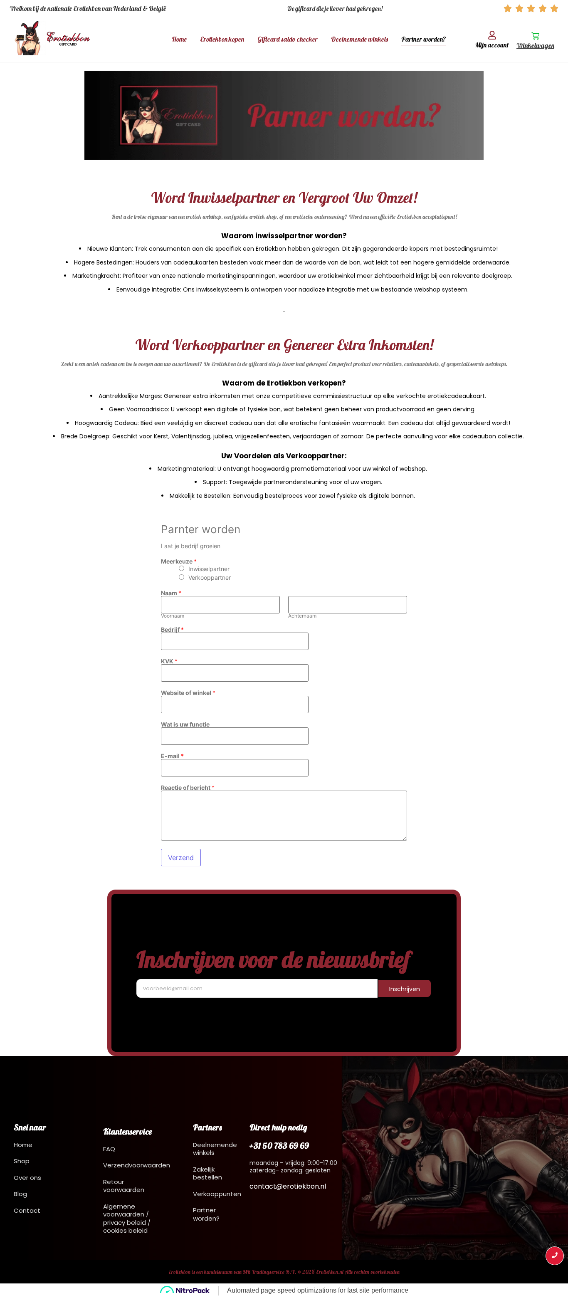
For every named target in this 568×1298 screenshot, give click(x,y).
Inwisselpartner (209, 568)
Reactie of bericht (188, 788)
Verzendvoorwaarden (136, 1165)
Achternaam (302, 615)
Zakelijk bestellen (207, 1173)
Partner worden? (423, 39)
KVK (169, 661)
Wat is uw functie (185, 724)
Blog (20, 1193)
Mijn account (492, 45)
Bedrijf (172, 630)
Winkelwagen (535, 45)
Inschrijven (404, 989)
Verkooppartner (209, 577)
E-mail (172, 756)
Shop (22, 1161)
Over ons (27, 1177)
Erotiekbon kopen (222, 39)
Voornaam (172, 615)
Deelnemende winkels (359, 39)
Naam (171, 593)
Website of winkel (188, 693)
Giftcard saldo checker (287, 39)
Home (179, 39)
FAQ (109, 1149)
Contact (27, 1210)
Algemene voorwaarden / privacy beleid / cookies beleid (127, 1218)
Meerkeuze (179, 561)
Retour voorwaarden (123, 1185)
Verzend (181, 857)
